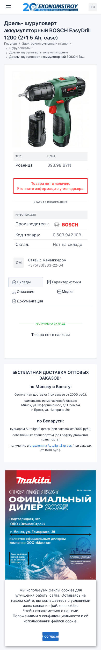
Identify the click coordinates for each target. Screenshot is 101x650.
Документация (30, 301)
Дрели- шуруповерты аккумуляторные (38, 52)
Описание (25, 291)
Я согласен (50, 636)
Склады (24, 282)
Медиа (68, 291)
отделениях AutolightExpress (51, 445)
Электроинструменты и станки (45, 43)
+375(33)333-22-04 (45, 265)
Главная (10, 43)
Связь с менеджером (47, 260)
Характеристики (66, 282)
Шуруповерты (20, 48)
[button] (11, 534)
